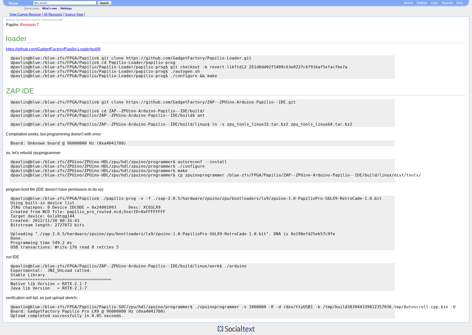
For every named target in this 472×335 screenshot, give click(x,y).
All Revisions (53, 14)
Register (447, 3)
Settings (421, 3)
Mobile (408, 3)
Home (13, 3)
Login (434, 3)
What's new (49, 8)
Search (104, 2)
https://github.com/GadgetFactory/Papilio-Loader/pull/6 (53, 49)
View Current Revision (25, 14)
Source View (74, 14)
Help (460, 3)
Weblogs (66, 8)
